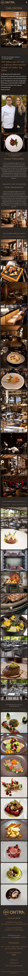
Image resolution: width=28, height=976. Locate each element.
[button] (26, 2)
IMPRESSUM (14, 960)
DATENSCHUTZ (14, 963)
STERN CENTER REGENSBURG (14, 965)
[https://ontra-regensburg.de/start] (8, 2)
